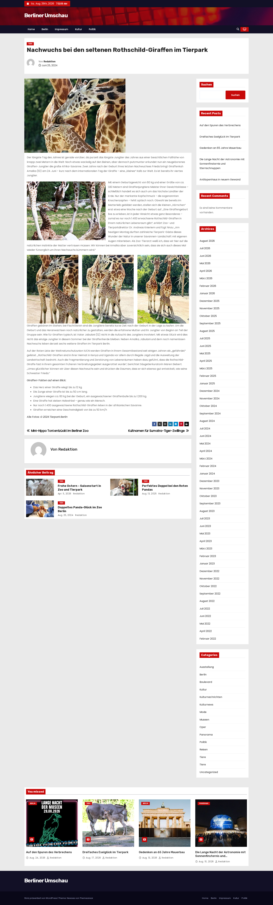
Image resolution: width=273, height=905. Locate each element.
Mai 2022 (205, 623)
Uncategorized (209, 772)
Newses (71, 898)
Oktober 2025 (208, 316)
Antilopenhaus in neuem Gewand (220, 179)
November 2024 (210, 398)
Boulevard (206, 682)
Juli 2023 (205, 518)
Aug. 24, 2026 (38, 857)
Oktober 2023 (208, 496)
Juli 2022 (205, 608)
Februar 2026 (208, 286)
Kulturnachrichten (211, 697)
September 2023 (210, 503)
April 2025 (206, 361)
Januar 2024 (207, 473)
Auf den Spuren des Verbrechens (220, 125)
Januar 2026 (207, 293)
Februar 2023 (208, 556)
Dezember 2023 (209, 481)
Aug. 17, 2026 (94, 857)
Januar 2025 (207, 383)
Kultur (78, 29)
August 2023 (207, 511)
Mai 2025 (205, 353)
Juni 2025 (205, 346)
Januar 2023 (207, 563)
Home (31, 29)
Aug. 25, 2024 (65, 515)
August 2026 (207, 241)
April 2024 (206, 451)
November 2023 (209, 488)
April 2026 (206, 271)
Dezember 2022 (209, 571)
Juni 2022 (205, 616)
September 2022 (210, 593)
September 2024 (210, 413)
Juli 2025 (205, 338)
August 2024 (207, 421)
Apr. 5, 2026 (64, 493)
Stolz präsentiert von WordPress (41, 898)
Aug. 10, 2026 (206, 861)
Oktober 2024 (208, 406)
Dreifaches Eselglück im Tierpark (220, 137)
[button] (238, 29)
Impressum (61, 29)
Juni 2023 (205, 526)
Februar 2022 (208, 638)
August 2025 (207, 331)
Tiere (30, 44)
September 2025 (210, 323)
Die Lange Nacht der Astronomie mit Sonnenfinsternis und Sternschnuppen (222, 163)
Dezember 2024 (210, 391)
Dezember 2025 (209, 301)
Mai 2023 (205, 533)
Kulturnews (206, 704)
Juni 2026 (205, 256)
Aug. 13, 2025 (149, 493)
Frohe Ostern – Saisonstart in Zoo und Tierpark (79, 487)
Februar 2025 (208, 376)
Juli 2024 (205, 428)
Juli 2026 (205, 248)
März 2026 (206, 278)
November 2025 (209, 308)
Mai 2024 (205, 443)
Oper (203, 727)
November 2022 (209, 578)
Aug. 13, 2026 (150, 857)
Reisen (204, 749)
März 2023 (206, 548)
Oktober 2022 (208, 586)
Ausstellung (207, 667)
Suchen (206, 84)
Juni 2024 (205, 436)
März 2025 (206, 368)
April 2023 (206, 541)
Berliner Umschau (46, 15)
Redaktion (49, 61)
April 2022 (206, 631)
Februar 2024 (208, 466)
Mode (203, 712)
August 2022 (207, 601)
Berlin (45, 29)
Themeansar (86, 898)
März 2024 (206, 458)
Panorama (206, 734)
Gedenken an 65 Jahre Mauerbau (220, 148)
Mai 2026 (205, 263)
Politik (92, 29)
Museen (204, 719)
